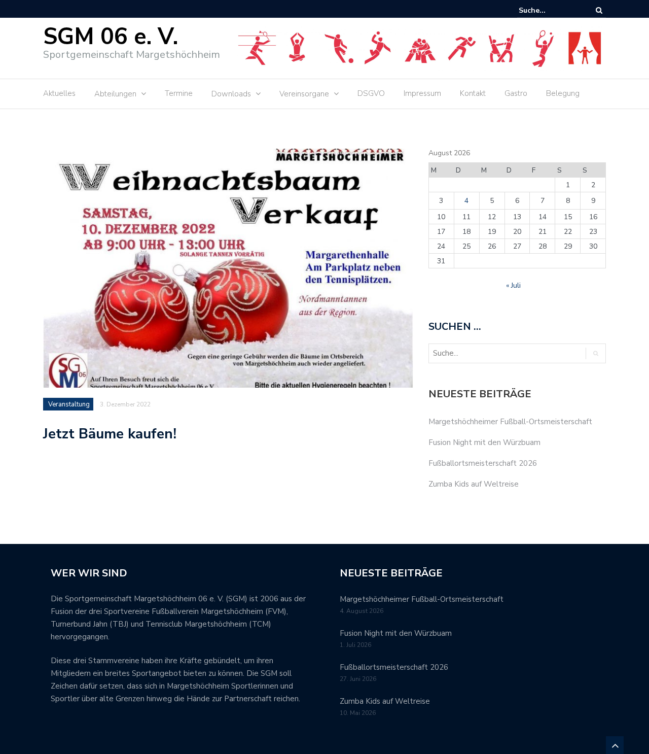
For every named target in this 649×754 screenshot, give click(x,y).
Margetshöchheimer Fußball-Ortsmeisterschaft (510, 422)
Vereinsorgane (304, 94)
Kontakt (473, 93)
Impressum (422, 93)
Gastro (515, 93)
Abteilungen (115, 94)
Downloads (231, 94)
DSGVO (371, 93)
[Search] (599, 10)
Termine (179, 93)
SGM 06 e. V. (110, 36)
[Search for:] (549, 10)
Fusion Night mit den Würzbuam (484, 442)
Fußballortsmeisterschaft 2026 (482, 463)
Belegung (563, 93)
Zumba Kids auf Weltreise (473, 484)
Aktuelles (59, 93)
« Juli (513, 285)
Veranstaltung (69, 404)
